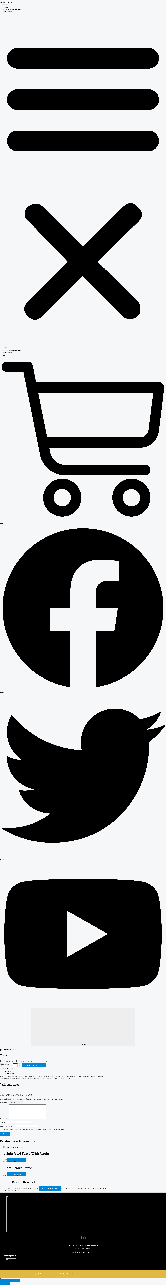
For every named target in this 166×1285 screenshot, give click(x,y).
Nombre (3, 1122)
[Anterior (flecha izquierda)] (2, 1283)
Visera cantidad (5, 1064)
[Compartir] (12, 1280)
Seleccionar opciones (50, 1188)
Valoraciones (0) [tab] (8, 1073)
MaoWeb (72, 1274)
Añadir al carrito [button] (16, 1160)
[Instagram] (84, 1238)
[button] (83, 179)
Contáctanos (7, 11)
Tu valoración (4, 1119)
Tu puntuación (5, 1102)
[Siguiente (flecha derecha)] (7, 1283)
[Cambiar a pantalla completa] (7, 1280)
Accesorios (7, 1049)
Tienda (5, 8)
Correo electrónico (6, 1126)
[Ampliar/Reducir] (2, 1280)
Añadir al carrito (34, 1065)
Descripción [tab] (7, 1071)
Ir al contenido (4, 1)
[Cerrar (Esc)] (17, 1280)
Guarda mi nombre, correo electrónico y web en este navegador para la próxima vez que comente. (33, 1129)
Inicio (5, 6)
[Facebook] (81, 1238)
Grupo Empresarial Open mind (12, 9)
